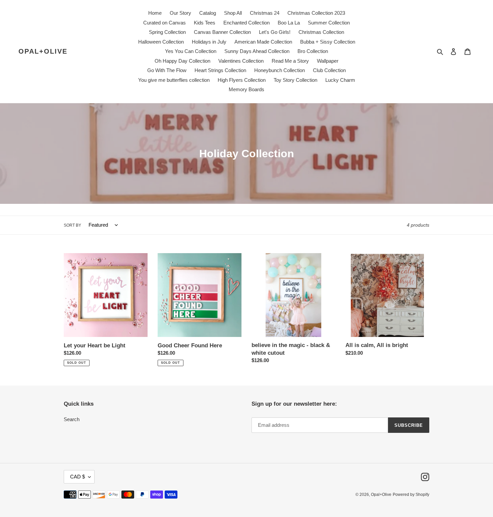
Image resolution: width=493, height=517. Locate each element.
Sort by (72, 225)
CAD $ (77, 476)
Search (71, 419)
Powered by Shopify (411, 494)
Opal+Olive (42, 51)
